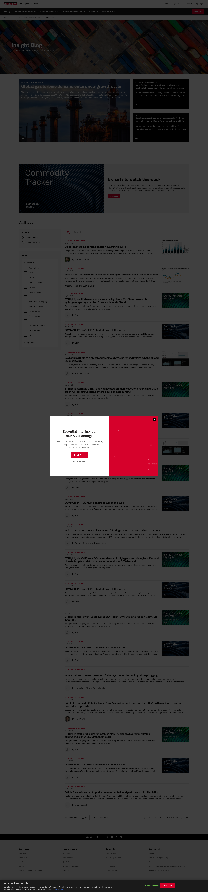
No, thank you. (79, 461)
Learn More (79, 455)
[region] (104, 886)
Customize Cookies (151, 885)
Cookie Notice (57, 889)
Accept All (168, 885)
